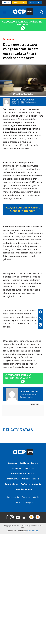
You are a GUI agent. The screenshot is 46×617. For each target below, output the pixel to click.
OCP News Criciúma (25, 99)
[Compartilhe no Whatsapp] (40, 325)
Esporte (34, 463)
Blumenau (26, 497)
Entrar (6, 2)
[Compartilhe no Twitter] (40, 318)
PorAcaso (25, 484)
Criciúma (16, 502)
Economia (16, 468)
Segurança (12, 463)
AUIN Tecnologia (33, 531)
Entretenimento (18, 473)
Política (31, 473)
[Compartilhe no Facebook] (40, 312)
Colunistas (29, 468)
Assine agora (19, 2)
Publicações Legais (30, 479)
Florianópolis (28, 502)
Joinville (36, 497)
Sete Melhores (11, 484)
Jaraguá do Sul (13, 497)
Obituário (36, 484)
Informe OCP (13, 479)
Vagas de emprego (23, 489)
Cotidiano (24, 463)
